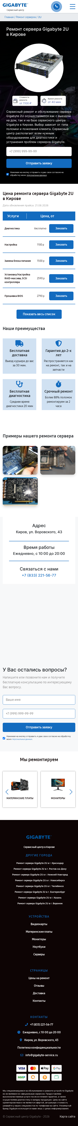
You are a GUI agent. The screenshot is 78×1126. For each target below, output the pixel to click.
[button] (7, 792)
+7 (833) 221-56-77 (39, 575)
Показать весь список (39, 314)
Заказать (61, 228)
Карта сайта (67, 1116)
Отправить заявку (39, 163)
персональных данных (37, 175)
